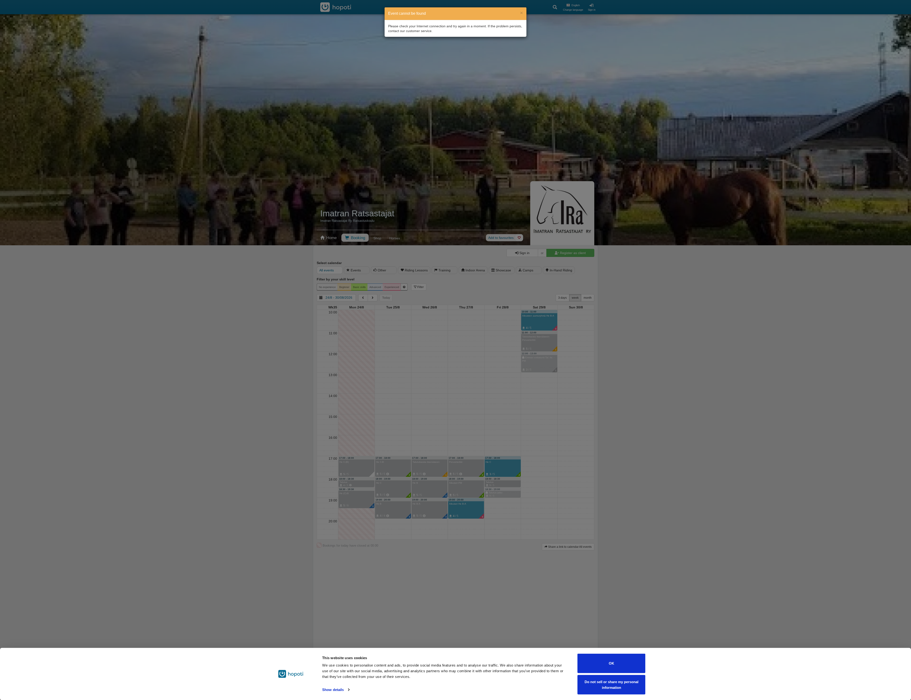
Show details (333, 690)
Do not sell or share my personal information (611, 684)
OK (611, 663)
